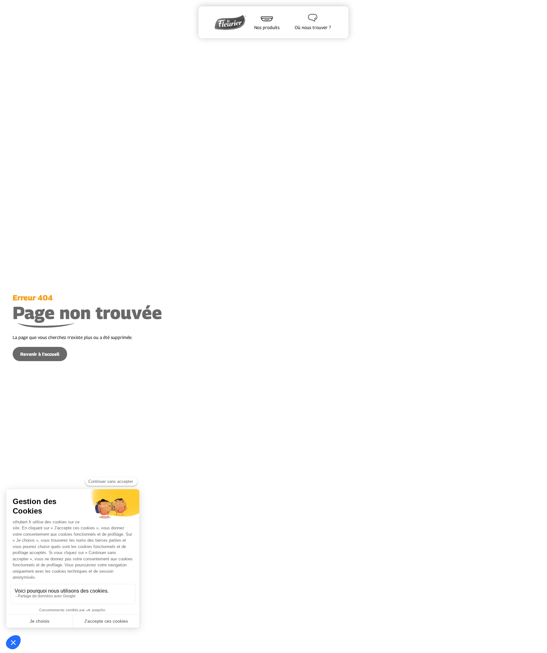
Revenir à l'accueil (40, 354)
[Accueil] (230, 22)
